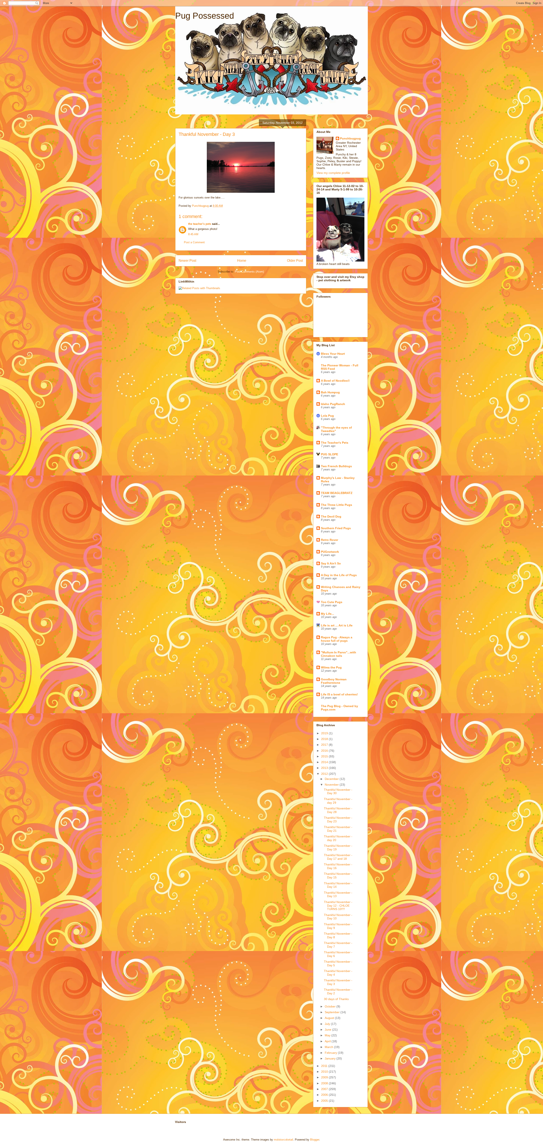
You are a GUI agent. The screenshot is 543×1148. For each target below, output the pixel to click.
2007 (325, 1089)
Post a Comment (194, 242)
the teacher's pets (199, 223)
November (332, 784)
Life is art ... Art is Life (337, 625)
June (328, 1029)
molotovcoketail (283, 1139)
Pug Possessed (204, 15)
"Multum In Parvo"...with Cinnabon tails (338, 654)
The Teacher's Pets (334, 442)
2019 (325, 733)
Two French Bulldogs (336, 466)
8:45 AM (193, 234)
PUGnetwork (330, 551)
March (329, 1047)
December (332, 779)
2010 (325, 1071)
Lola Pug (327, 415)
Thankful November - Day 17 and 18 (338, 856)
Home (241, 260)
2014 (325, 762)
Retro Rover (329, 540)
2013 (325, 768)
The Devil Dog (331, 516)
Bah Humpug (330, 392)
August (330, 1018)
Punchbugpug (350, 138)
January (330, 1058)
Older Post (295, 260)
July (328, 1024)
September (332, 1012)
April (328, 1041)
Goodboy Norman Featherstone (334, 681)
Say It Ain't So (331, 563)
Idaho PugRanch (333, 404)
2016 (325, 750)
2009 (325, 1077)
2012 (325, 773)
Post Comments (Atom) (249, 271)
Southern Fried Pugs (336, 528)
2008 (325, 1083)
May (328, 1035)
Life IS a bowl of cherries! (339, 694)
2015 (325, 756)
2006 (325, 1094)
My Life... (327, 613)
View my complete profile (333, 172)
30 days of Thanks (336, 999)
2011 (324, 1066)
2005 (325, 1100)
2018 (325, 739)
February (331, 1052)
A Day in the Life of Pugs (339, 575)
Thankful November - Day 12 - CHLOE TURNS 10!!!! (338, 905)
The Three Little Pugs (336, 504)
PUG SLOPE (329, 454)
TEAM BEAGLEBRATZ (337, 493)
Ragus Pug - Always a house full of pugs (336, 639)
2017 (325, 744)
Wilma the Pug (331, 667)
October (330, 1006)
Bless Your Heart (333, 353)
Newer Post (187, 260)
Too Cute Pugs (331, 602)
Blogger (314, 1139)
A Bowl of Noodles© (335, 380)
